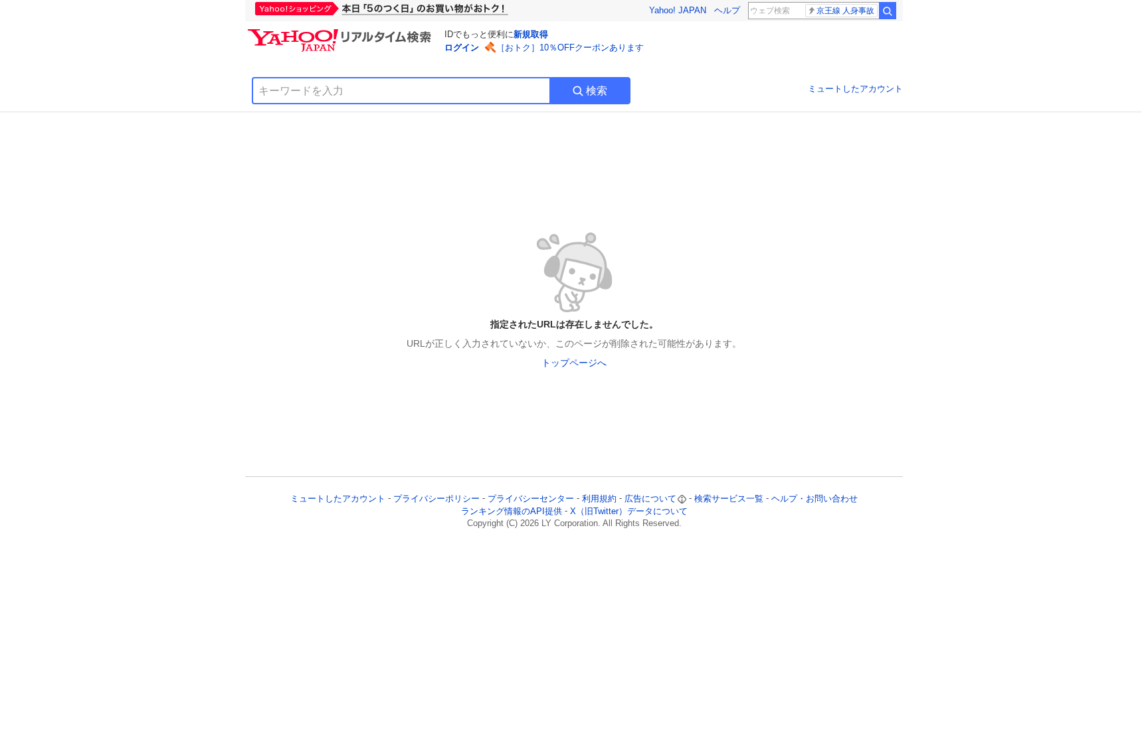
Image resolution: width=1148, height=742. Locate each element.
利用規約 (599, 499)
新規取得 (531, 34)
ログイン (461, 47)
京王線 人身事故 (845, 10)
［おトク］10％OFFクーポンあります (570, 47)
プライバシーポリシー (436, 499)
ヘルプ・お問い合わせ (814, 499)
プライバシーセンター (531, 499)
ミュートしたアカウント (855, 89)
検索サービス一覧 (728, 499)
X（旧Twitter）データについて (629, 511)
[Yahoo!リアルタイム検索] (341, 32)
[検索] (887, 10)
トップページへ (574, 362)
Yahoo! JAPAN (677, 10)
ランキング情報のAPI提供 (511, 511)
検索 (596, 90)
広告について (650, 499)
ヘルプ (727, 10)
